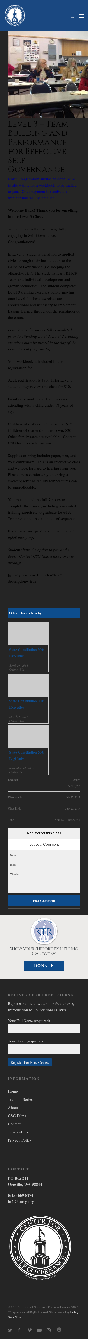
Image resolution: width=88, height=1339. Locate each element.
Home (13, 1091)
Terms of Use (19, 1132)
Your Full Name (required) (29, 1020)
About (13, 1107)
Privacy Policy (20, 1140)
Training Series (20, 1099)
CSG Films (17, 1115)
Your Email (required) (25, 1041)
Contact (14, 1123)
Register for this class (44, 833)
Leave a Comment (44, 844)
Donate (44, 966)
